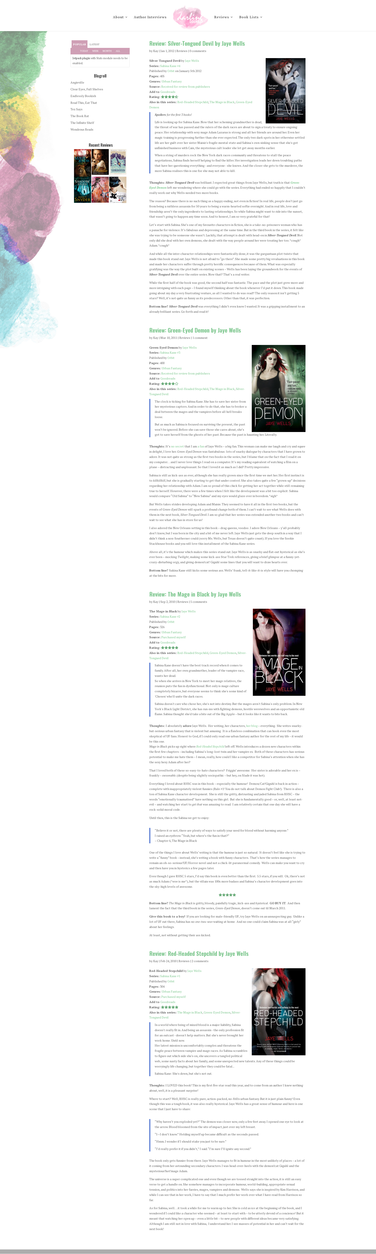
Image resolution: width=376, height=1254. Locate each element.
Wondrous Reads (81, 129)
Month (107, 50)
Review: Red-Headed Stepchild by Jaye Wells (198, 953)
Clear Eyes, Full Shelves (86, 89)
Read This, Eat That (83, 103)
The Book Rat (79, 116)
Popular (79, 44)
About (118, 17)
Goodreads (167, 92)
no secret (177, 446)
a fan (201, 446)
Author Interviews (150, 17)
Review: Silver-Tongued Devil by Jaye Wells (197, 43)
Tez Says (76, 109)
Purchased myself (173, 637)
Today (84, 50)
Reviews (221, 17)
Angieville (77, 82)
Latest (94, 44)
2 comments (200, 961)
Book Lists (249, 17)
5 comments (198, 602)
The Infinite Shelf (82, 123)
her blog (252, 726)
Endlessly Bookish (83, 96)
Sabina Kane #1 (170, 976)
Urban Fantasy (172, 81)
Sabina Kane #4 (170, 66)
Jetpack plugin (81, 58)
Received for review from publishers (185, 86)
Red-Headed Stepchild (192, 102)
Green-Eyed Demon (223, 653)
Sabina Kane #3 (170, 352)
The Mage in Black (222, 102)
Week (95, 50)
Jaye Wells (192, 61)
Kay (155, 51)
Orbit (171, 71)
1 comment (200, 338)
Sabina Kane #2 (170, 616)
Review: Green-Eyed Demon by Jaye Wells (195, 330)
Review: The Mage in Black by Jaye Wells (195, 594)
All (118, 50)
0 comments (198, 51)
